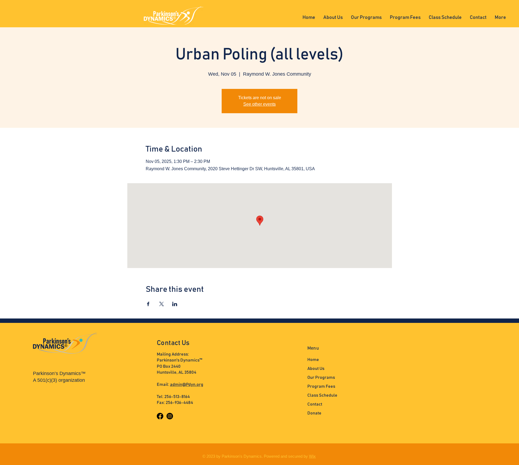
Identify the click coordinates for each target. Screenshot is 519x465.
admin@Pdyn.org (186, 384)
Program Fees (321, 386)
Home (313, 359)
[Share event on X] (161, 304)
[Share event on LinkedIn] (174, 304)
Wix (312, 456)
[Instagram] (170, 416)
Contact (314, 404)
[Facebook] (160, 416)
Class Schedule (322, 395)
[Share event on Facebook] (148, 304)
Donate (314, 413)
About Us (315, 368)
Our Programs (321, 377)
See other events (259, 104)
